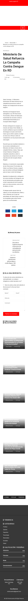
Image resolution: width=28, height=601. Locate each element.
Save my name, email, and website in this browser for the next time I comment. (14, 287)
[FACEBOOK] (7, 210)
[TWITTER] (14, 210)
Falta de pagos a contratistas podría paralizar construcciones (13, 367)
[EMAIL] (20, 215)
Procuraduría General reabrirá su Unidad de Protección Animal (12, 421)
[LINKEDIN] (20, 210)
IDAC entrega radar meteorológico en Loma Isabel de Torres (12, 467)
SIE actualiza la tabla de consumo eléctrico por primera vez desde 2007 (13, 396)
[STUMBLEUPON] (14, 215)
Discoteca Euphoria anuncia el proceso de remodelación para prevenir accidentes (18, 246)
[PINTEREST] (7, 215)
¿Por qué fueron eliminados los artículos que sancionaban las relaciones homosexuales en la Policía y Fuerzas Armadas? (14, 340)
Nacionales (6, 50)
